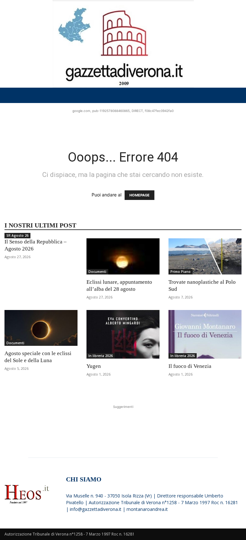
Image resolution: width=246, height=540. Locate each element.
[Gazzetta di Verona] (123, 44)
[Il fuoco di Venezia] (205, 334)
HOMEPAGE (139, 195)
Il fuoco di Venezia (189, 366)
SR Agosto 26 (17, 235)
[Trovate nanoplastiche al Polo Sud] (205, 256)
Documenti (97, 271)
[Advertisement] (123, 123)
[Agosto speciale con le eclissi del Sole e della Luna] (41, 328)
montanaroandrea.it (147, 509)
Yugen (93, 366)
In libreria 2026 (100, 355)
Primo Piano (180, 271)
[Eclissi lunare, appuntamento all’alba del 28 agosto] (123, 256)
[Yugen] (123, 334)
